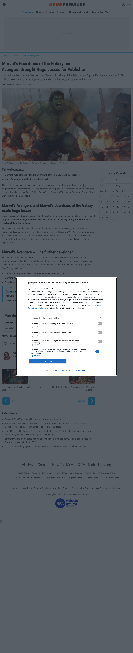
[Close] (111, 282)
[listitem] (66, 318)
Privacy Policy (81, 370)
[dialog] (66, 326)
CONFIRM (48, 361)
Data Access (66, 370)
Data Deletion (51, 370)
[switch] (98, 323)
